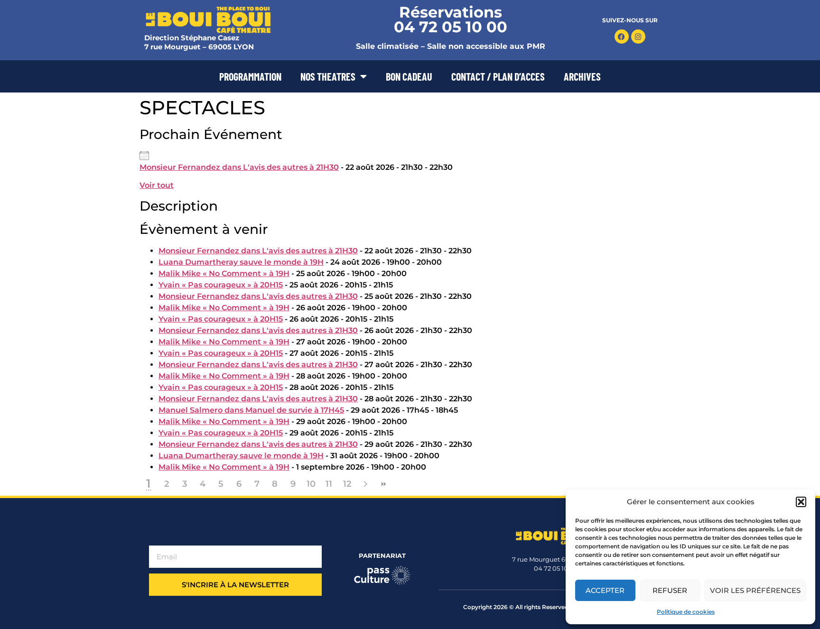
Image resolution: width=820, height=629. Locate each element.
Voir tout (157, 185)
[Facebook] (622, 36)
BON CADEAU (409, 76)
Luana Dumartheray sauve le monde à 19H (241, 262)
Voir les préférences (755, 590)
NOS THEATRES (327, 76)
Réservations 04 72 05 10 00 (450, 19)
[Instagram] (638, 36)
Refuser (669, 590)
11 (329, 484)
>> (383, 484)
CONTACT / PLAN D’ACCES (498, 76)
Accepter (605, 590)
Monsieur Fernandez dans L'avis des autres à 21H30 (239, 167)
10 (311, 484)
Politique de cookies (686, 611)
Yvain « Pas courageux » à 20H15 (220, 284)
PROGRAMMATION (250, 76)
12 (347, 484)
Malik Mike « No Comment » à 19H (223, 273)
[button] (801, 502)
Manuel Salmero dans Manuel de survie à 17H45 (251, 410)
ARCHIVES (582, 76)
